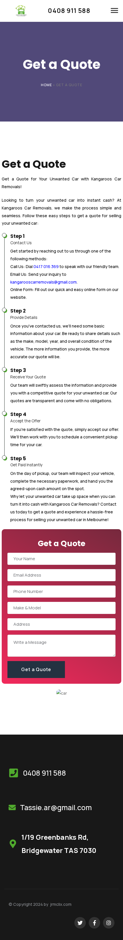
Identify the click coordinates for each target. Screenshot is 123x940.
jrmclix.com (61, 904)
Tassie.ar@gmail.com (56, 807)
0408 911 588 (44, 773)
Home (46, 84)
